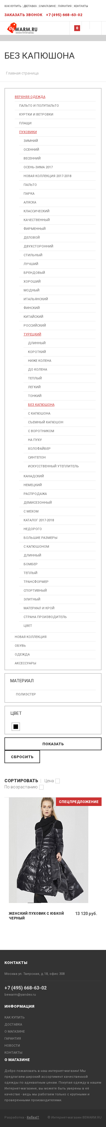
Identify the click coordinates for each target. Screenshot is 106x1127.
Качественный (37, 220)
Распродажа (35, 494)
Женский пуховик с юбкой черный (36, 916)
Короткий (37, 352)
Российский (35, 325)
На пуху (35, 440)
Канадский (34, 476)
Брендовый (34, 273)
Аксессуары (25, 663)
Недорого (33, 529)
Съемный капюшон (45, 422)
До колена (37, 369)
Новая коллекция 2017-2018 (47, 176)
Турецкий (32, 334)
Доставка (30, 6)
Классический (36, 211)
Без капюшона (41, 405)
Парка (29, 194)
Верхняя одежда (30, 97)
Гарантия (65, 6)
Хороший (32, 282)
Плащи (25, 123)
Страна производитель (45, 617)
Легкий (34, 387)
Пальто (30, 185)
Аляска (30, 202)
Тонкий (35, 396)
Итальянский (36, 299)
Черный (15, 726)
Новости (12, 1046)
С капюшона (39, 413)
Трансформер (36, 582)
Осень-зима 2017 (38, 167)
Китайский (33, 317)
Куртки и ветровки (36, 114)
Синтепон (37, 457)
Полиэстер (26, 694)
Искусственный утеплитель (53, 466)
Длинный (37, 343)
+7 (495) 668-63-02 (25, 988)
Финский (32, 308)
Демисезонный (38, 503)
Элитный (32, 599)
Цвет (28, 626)
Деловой (32, 238)
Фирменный (35, 229)
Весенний (32, 158)
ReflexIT (33, 1117)
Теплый (35, 378)
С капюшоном (36, 547)
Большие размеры (40, 538)
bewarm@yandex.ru (20, 995)
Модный (31, 290)
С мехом (31, 511)
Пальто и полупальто (39, 106)
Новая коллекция (31, 637)
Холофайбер (39, 449)
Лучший (31, 264)
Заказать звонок (23, 15)
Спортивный (35, 591)
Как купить (12, 6)
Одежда (22, 654)
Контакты (81, 6)
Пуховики (28, 132)
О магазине (47, 6)
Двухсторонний (38, 246)
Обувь (20, 646)
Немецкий (33, 485)
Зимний (31, 141)
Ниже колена (39, 361)
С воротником (41, 431)
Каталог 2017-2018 (39, 520)
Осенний (31, 150)
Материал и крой (39, 608)
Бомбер (31, 564)
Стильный (33, 255)
